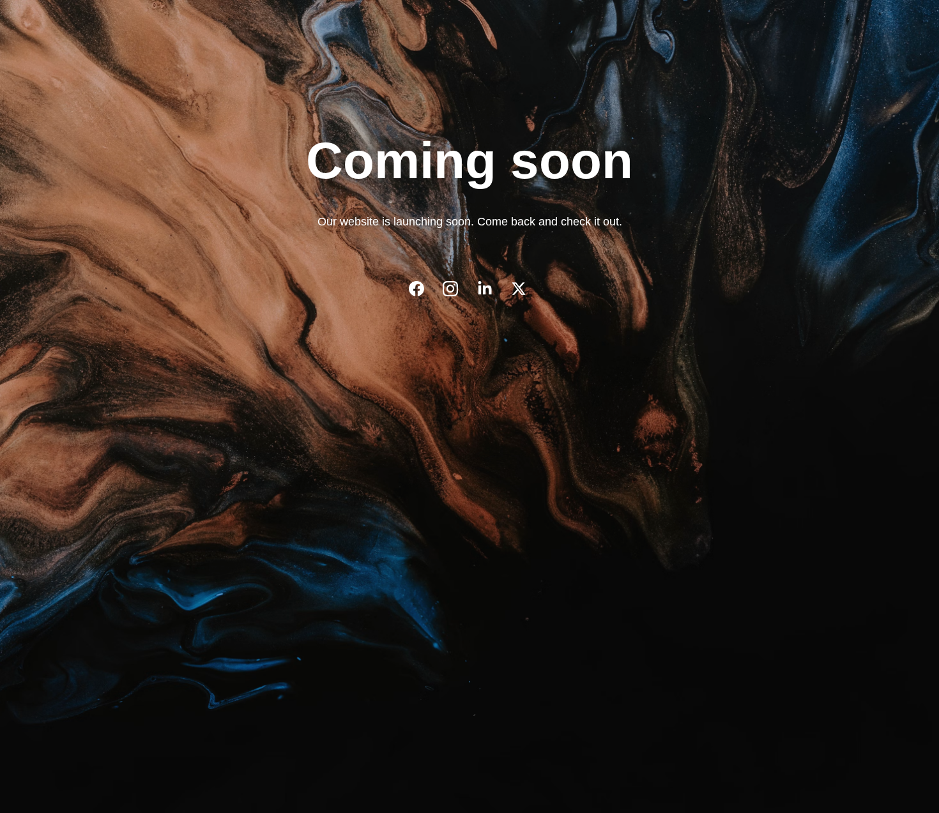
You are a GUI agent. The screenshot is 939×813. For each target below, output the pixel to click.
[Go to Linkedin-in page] (491, 288)
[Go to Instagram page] (457, 288)
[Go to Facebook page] (423, 288)
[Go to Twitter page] (518, 288)
